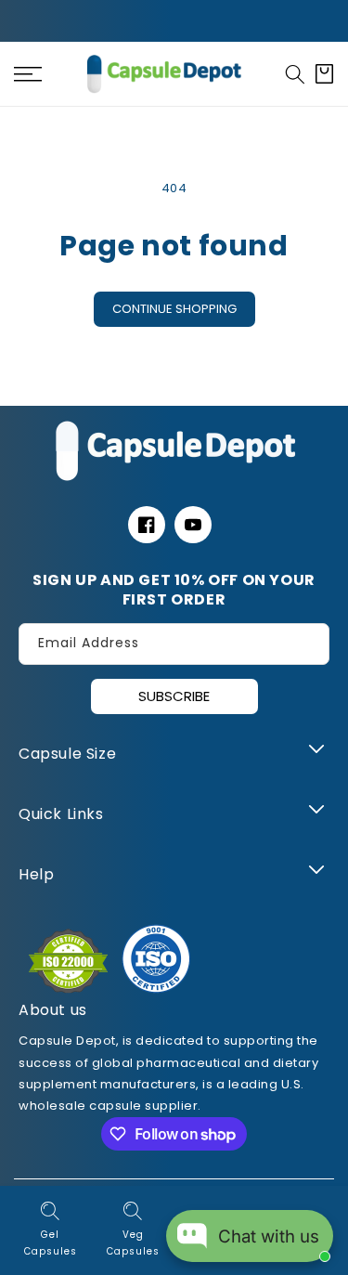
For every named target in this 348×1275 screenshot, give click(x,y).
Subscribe (174, 696)
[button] (295, 74)
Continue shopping (174, 309)
